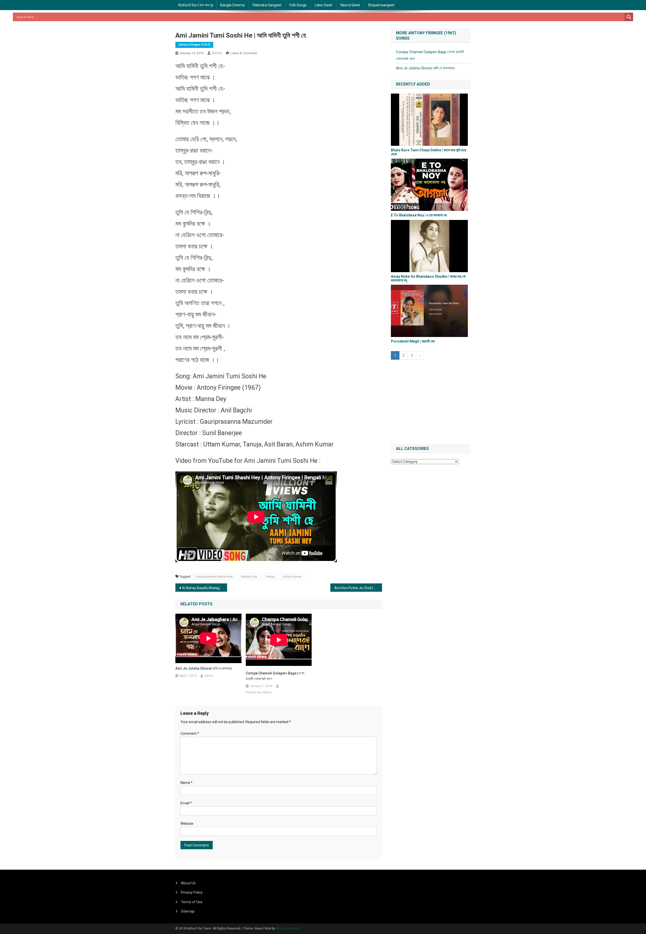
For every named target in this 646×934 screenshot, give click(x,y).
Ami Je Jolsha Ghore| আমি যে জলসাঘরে (203, 668)
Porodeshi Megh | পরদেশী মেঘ (413, 341)
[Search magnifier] (629, 17)
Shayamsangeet (381, 5)
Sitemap (188, 911)
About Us (188, 883)
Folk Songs (298, 5)
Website (186, 824)
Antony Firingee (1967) (194, 44)
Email (186, 803)
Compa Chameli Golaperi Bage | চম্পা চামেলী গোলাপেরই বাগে (275, 676)
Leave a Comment (243, 53)
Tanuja (270, 576)
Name (186, 783)
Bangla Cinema (232, 5)
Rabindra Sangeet (267, 5)
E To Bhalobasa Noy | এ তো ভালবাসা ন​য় (419, 215)
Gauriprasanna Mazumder (214, 576)
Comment (189, 733)
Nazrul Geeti (350, 5)
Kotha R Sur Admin (259, 692)
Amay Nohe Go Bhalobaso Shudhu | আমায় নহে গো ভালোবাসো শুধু (428, 278)
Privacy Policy (192, 892)
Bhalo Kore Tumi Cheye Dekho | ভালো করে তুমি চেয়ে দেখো (428, 152)
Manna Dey (249, 576)
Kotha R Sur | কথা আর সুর (195, 5)
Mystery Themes (287, 928)
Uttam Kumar (292, 576)
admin (217, 53)
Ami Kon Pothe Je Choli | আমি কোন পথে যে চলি (358, 588)
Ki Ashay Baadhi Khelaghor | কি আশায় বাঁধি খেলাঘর (204, 588)
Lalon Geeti (323, 5)
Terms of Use (191, 902)
